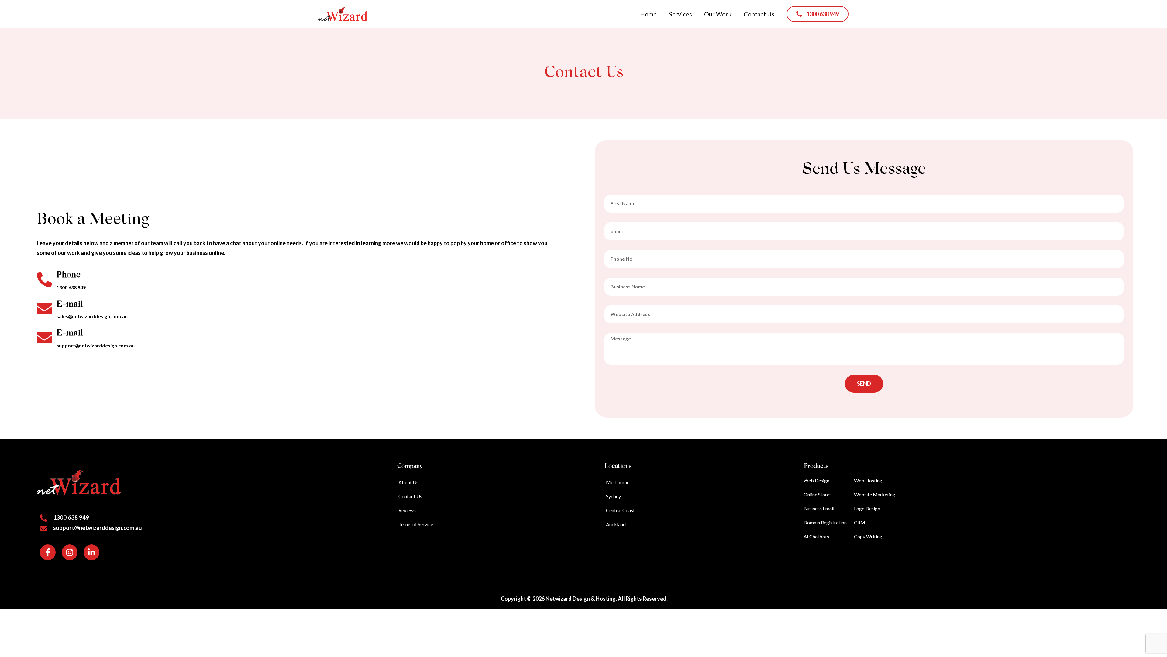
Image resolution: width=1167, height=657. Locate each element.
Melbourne (617, 482)
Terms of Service (415, 524)
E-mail (70, 304)
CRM (859, 522)
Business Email (819, 508)
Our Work (718, 14)
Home (648, 14)
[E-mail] (44, 308)
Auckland (616, 524)
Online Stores (817, 494)
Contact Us (759, 14)
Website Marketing (874, 494)
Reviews (407, 510)
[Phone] (44, 279)
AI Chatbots (816, 536)
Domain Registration (825, 522)
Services (680, 14)
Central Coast (620, 510)
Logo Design (867, 508)
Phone (69, 275)
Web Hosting (868, 480)
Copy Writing (868, 536)
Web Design (816, 480)
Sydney (613, 496)
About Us (408, 482)
